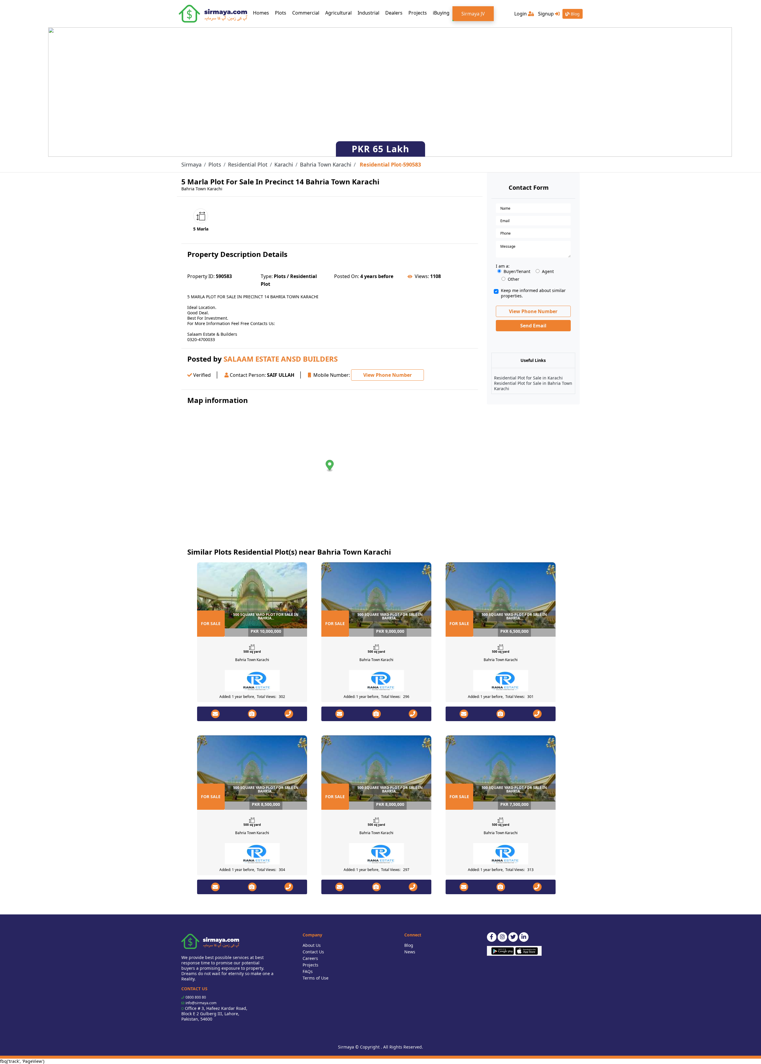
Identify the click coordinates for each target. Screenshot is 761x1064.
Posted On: (346, 276)
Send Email (533, 325)
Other (513, 279)
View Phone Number (387, 375)
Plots (280, 13)
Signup (546, 13)
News (409, 952)
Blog (575, 14)
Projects (417, 13)
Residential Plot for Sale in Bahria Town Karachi (533, 385)
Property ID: (201, 276)
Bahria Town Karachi (325, 164)
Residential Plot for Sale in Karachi (528, 378)
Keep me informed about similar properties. (533, 293)
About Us (312, 945)
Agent (548, 271)
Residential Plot (248, 164)
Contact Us (313, 952)
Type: (267, 276)
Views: (422, 276)
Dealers (393, 13)
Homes (262, 12)
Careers (310, 958)
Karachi (283, 164)
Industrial (368, 13)
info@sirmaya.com (200, 1002)
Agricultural (338, 13)
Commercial (305, 13)
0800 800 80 (195, 997)
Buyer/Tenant (517, 271)
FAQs (308, 971)
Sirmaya (191, 164)
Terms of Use (315, 978)
